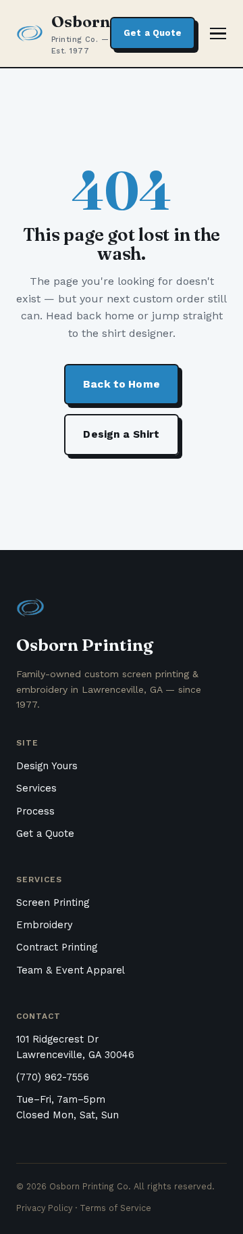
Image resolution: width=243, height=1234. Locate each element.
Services (36, 788)
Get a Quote (153, 33)
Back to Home (121, 384)
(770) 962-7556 (52, 1077)
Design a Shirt (121, 434)
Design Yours (47, 766)
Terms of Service (115, 1208)
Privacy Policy (44, 1208)
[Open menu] (218, 33)
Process (35, 811)
